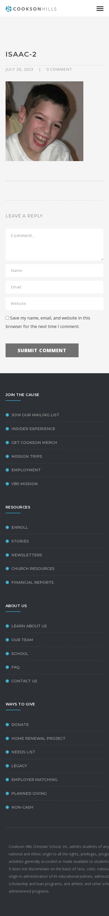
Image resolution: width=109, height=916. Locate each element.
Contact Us (24, 681)
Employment (26, 470)
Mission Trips (26, 456)
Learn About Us (29, 626)
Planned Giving (29, 793)
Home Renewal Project (38, 738)
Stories (20, 541)
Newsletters (26, 555)
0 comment (59, 69)
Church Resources (32, 568)
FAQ (15, 667)
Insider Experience (33, 428)
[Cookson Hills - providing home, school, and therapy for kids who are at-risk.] (32, 8)
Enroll (19, 527)
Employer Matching (34, 779)
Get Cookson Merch (34, 442)
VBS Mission (24, 483)
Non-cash (22, 807)
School (19, 653)
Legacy (19, 765)
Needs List (23, 752)
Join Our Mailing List (35, 415)
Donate (20, 724)
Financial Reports (32, 582)
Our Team (22, 639)
